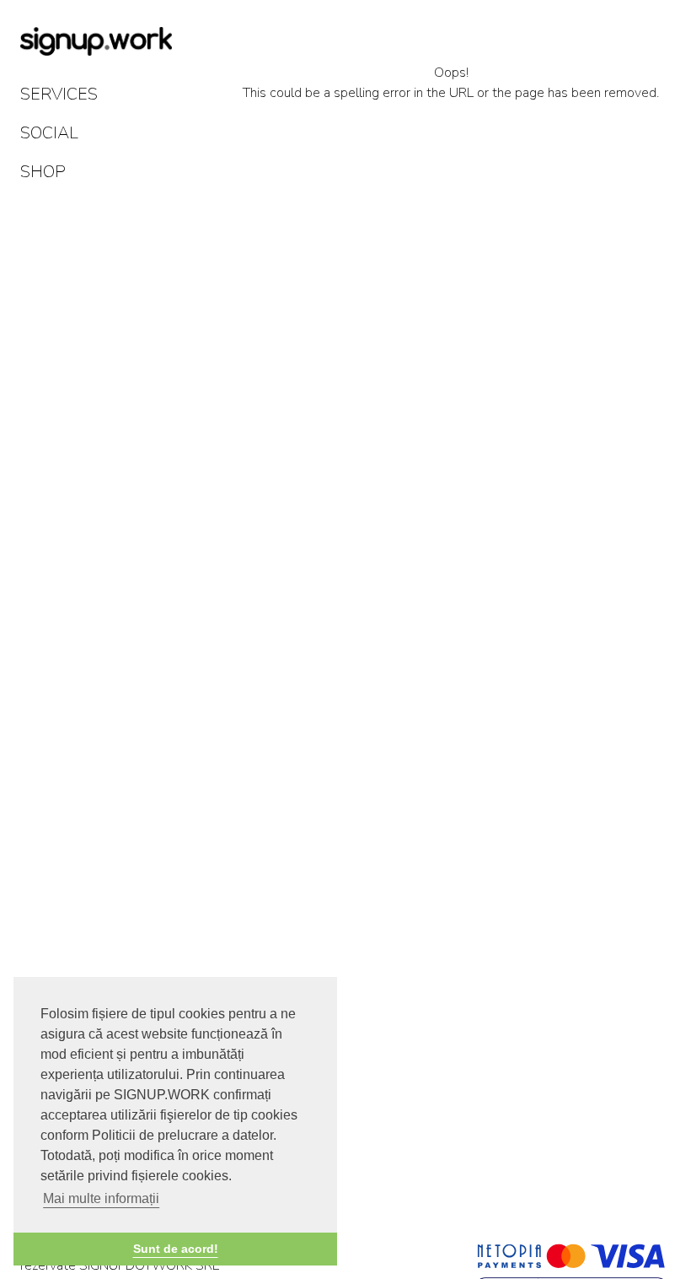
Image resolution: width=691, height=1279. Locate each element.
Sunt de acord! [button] (175, 1248)
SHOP (43, 171)
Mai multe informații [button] (101, 1198)
